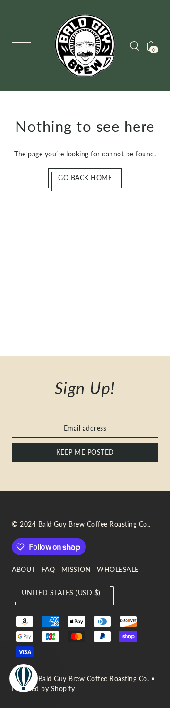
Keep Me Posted (85, 452)
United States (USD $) (61, 592)
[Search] (134, 45)
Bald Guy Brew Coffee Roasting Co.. (94, 524)
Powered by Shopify (43, 688)
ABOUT (23, 569)
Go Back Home (85, 177)
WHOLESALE (118, 569)
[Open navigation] (23, 46)
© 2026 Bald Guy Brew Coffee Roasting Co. (80, 678)
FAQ (48, 569)
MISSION (76, 569)
